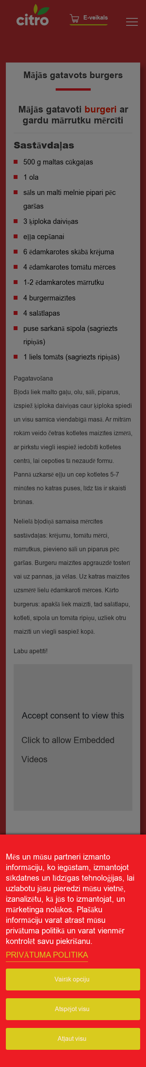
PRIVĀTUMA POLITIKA (47, 955)
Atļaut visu (72, 1039)
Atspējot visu (72, 1009)
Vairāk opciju (72, 979)
